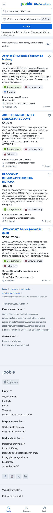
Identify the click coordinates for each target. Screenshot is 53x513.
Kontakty (6, 401)
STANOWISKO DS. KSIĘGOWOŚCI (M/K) (22, 231)
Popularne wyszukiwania (14, 304)
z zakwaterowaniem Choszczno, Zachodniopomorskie (26, 330)
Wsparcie (6, 410)
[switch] (48, 44)
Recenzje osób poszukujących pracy (20, 452)
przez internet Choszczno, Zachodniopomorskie (23, 326)
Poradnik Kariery (10, 448)
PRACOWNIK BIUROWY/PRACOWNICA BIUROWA (17, 178)
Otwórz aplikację (43, 4)
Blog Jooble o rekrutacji (13, 431)
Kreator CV (7, 461)
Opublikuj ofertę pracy (13, 427)
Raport (48, 106)
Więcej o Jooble (10, 396)
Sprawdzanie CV (10, 466)
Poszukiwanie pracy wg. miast (15, 345)
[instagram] (12, 476)
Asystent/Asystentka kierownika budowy (22, 57)
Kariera (5, 405)
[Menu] (4, 4)
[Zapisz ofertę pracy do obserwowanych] (49, 56)
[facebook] (5, 476)
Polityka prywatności (12, 496)
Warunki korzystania (12, 490)
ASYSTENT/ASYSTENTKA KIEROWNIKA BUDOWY (18, 117)
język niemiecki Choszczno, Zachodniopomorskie (24, 322)
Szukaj (26, 26)
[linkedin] (25, 476)
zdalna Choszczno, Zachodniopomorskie (20, 314)
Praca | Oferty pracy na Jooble (17, 414)
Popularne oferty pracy (12, 341)
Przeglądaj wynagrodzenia (15, 457)
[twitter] (18, 476)
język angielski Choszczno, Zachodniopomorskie (23, 318)
